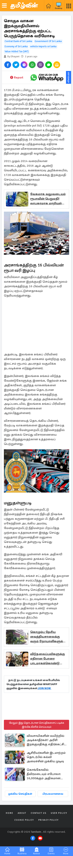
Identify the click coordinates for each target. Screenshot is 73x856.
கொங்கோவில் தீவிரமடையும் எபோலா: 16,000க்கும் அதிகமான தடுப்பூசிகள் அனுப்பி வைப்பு (44, 774)
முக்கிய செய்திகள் (20, 793)
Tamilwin (36, 831)
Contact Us (38, 813)
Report (18, 77)
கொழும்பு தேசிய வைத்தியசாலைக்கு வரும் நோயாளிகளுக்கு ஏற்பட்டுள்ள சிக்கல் (48, 637)
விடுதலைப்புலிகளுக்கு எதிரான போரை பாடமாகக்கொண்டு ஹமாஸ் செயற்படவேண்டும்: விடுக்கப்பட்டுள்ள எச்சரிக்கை (47, 659)
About (22, 813)
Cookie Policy (24, 820)
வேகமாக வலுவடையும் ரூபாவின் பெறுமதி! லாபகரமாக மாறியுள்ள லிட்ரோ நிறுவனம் (48, 199)
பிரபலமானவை (52, 793)
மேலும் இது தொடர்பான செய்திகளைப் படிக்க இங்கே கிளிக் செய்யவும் (36, 724)
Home (9, 813)
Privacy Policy (48, 820)
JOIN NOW (44, 688)
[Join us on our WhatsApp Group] (46, 77)
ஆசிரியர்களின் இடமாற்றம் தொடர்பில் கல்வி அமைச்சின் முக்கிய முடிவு (46, 757)
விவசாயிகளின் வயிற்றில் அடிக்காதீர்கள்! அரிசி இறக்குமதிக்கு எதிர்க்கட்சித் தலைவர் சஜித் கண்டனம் (46, 740)
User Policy (59, 813)
